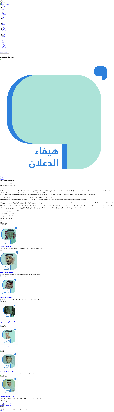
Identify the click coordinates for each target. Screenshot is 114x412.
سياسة (3, 7)
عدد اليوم (1, 52)
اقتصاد (3, 18)
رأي (2, 23)
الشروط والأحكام (5, 408)
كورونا (3, 13)
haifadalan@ (2, 179)
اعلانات (3, 29)
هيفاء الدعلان (2, 177)
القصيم (3, 26)
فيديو (3, 33)
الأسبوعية (3, 28)
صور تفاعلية (4, 30)
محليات (3, 11)
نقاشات (3, 22)
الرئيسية (3, 6)
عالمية (3, 17)
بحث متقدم (2, 54)
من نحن (9, 408)
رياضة (3, 39)
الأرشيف (1, 408)
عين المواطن (4, 34)
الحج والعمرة (4, 14)
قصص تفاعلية (9, 405)
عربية (3, 9)
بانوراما (3, 32)
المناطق (3, 24)
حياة (2, 21)
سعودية (3, 16)
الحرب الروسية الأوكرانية (5, 10)
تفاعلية (3, 27)
